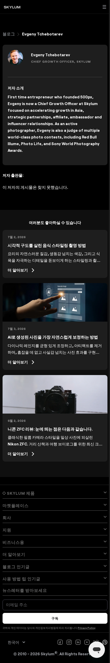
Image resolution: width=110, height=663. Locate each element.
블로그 (9, 33)
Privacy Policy (86, 627)
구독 (55, 618)
